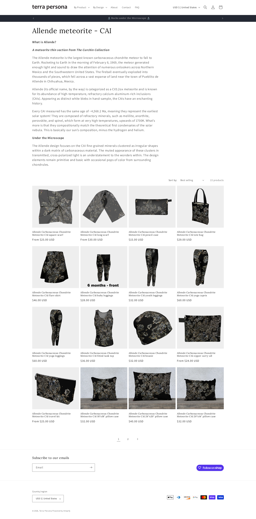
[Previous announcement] (33, 18)
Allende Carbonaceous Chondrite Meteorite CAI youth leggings (148, 294)
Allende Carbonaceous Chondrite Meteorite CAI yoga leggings (51, 355)
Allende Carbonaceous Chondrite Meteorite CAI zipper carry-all (196, 355)
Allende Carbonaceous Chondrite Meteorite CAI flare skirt (51, 294)
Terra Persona (45, 511)
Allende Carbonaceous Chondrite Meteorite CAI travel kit (51, 415)
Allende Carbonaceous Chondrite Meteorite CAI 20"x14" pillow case (196, 415)
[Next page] (137, 439)
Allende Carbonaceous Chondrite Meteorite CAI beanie (148, 355)
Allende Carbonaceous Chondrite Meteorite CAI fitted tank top (99, 355)
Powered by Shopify (61, 511)
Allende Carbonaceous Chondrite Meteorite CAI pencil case (148, 233)
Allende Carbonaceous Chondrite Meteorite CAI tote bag (196, 233)
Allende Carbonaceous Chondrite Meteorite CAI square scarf (51, 233)
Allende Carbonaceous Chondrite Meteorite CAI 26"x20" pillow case (148, 415)
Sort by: (173, 180)
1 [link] (118, 439)
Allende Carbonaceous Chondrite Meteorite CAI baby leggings (99, 294)
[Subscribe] (91, 467)
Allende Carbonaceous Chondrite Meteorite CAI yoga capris (196, 294)
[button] (81, 7)
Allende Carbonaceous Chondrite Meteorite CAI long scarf (99, 233)
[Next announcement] (222, 18)
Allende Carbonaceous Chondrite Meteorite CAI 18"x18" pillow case (99, 415)
